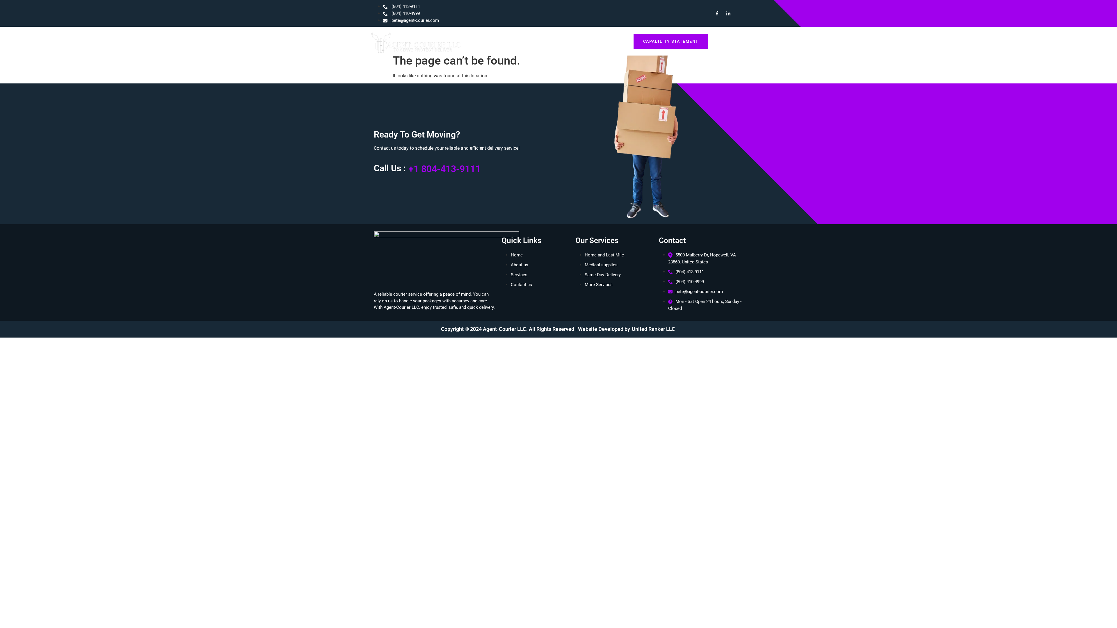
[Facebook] (714, 13)
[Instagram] (737, 13)
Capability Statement (671, 41)
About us (552, 41)
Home (526, 41)
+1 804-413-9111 (444, 168)
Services (580, 41)
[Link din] (726, 13)
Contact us (611, 41)
